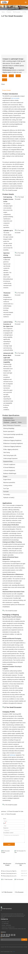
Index (14, 951)
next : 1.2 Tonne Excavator (8, 814)
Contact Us (4, 919)
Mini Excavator (16, 12)
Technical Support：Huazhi (8, 951)
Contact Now (4, 75)
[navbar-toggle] (25, 2)
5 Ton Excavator (19, 892)
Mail (4, 823)
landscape (12, 755)
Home (3, 12)
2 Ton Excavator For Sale (20, 864)
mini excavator (15, 98)
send (9, 844)
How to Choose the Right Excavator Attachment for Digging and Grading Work (10, 871)
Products (9, 12)
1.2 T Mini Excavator (7, 892)
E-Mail (11, 75)
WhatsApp (4, 79)
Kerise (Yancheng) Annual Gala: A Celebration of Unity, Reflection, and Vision (10, 873)
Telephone (18, 75)
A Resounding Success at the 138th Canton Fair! (10, 876)
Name (4, 818)
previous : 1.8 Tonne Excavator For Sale (12, 811)
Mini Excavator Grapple (7, 864)
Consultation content (8, 832)
